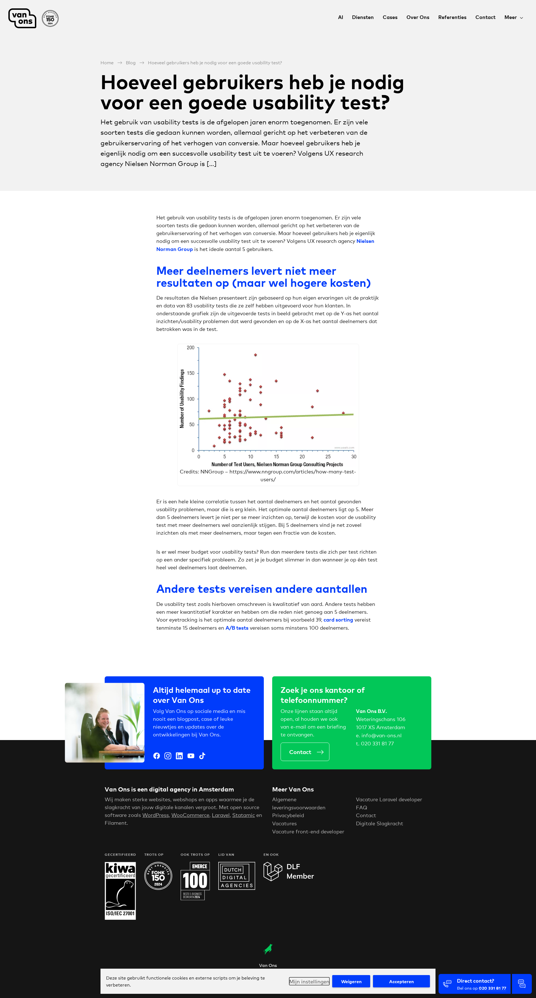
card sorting (338, 619)
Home (107, 62)
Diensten (363, 16)
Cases (390, 16)
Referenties (452, 16)
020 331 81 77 (377, 743)
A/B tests (237, 627)
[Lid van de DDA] (236, 887)
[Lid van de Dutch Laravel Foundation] (289, 879)
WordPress (155, 814)
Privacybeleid (288, 815)
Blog (131, 62)
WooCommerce (190, 814)
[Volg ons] (156, 756)
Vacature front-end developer (308, 831)
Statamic (243, 814)
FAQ (361, 807)
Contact (485, 16)
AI (340, 16)
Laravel (221, 814)
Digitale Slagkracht (379, 823)
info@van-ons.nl (382, 735)
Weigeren (351, 981)
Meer (510, 16)
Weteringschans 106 (380, 718)
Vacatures (284, 823)
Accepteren (401, 981)
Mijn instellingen (309, 981)
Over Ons (417, 16)
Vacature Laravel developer (389, 799)
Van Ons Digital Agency (36, 18)
